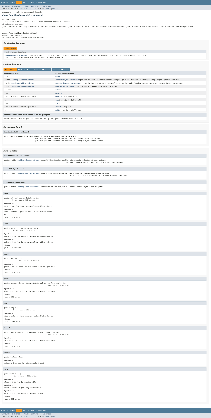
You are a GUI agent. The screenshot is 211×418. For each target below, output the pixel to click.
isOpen (58, 90)
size (57, 103)
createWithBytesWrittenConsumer (68, 83)
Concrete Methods (61, 70)
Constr (22, 9)
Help (45, 2)
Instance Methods (42, 70)
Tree (24, 2)
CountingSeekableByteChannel (16, 55)
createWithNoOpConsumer (65, 86)
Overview (4, 2)
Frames (26, 6)
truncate (58, 107)
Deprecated (32, 2)
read (57, 100)
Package (12, 2)
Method (29, 9)
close (57, 76)
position (58, 93)
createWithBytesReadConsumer (67, 80)
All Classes (47, 6)
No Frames (35, 6)
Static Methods (24, 70)
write (57, 110)
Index (40, 2)
